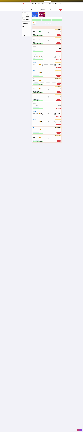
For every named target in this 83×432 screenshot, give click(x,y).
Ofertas (30, 3)
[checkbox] (26, 18)
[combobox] (26, 10)
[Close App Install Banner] (81, 1)
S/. (33, 3)
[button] (31, 9)
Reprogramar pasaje (52, 3)
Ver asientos (58, 51)
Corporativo (39, 3)
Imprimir (43, 3)
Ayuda (56, 3)
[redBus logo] (23, 3)
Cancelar (47, 3)
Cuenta (60, 3)
